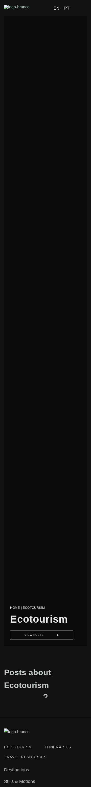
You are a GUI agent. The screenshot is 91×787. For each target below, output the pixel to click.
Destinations (16, 769)
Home (15, 608)
